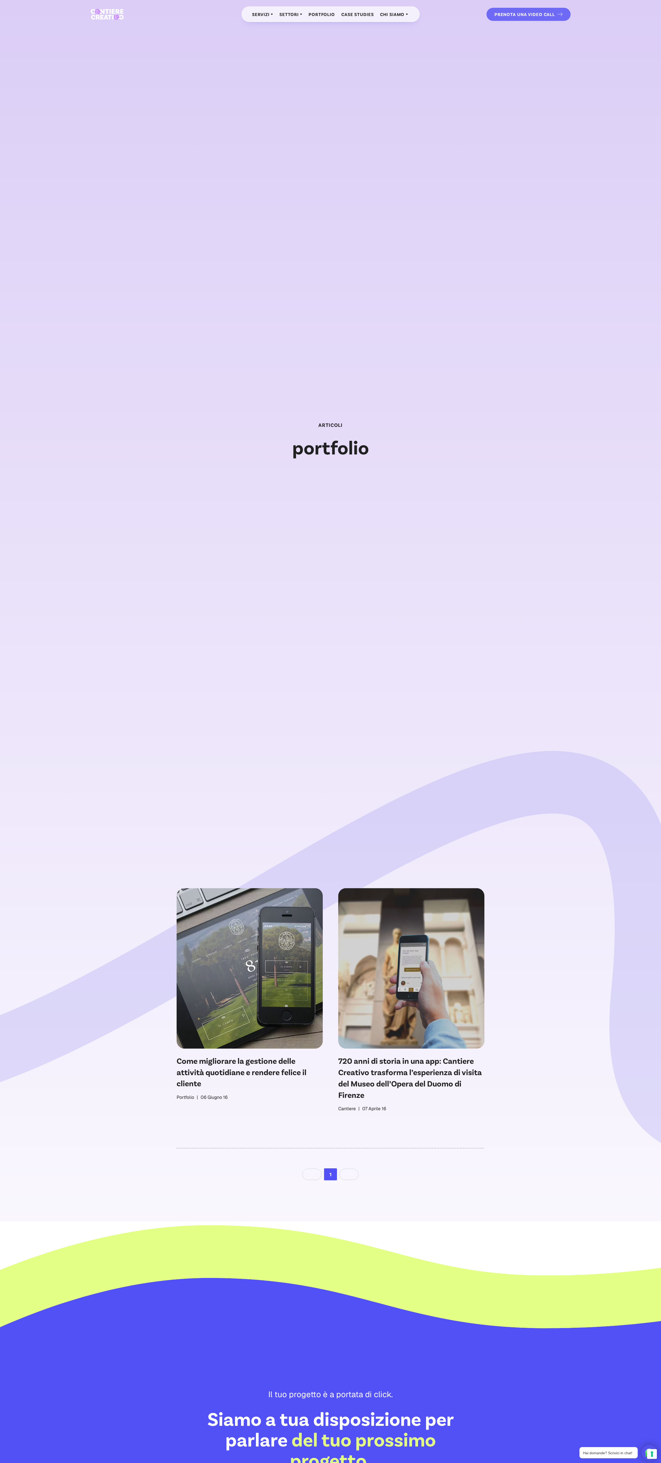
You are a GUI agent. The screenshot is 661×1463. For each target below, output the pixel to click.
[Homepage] (107, 14)
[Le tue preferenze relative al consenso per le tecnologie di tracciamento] (652, 1454)
